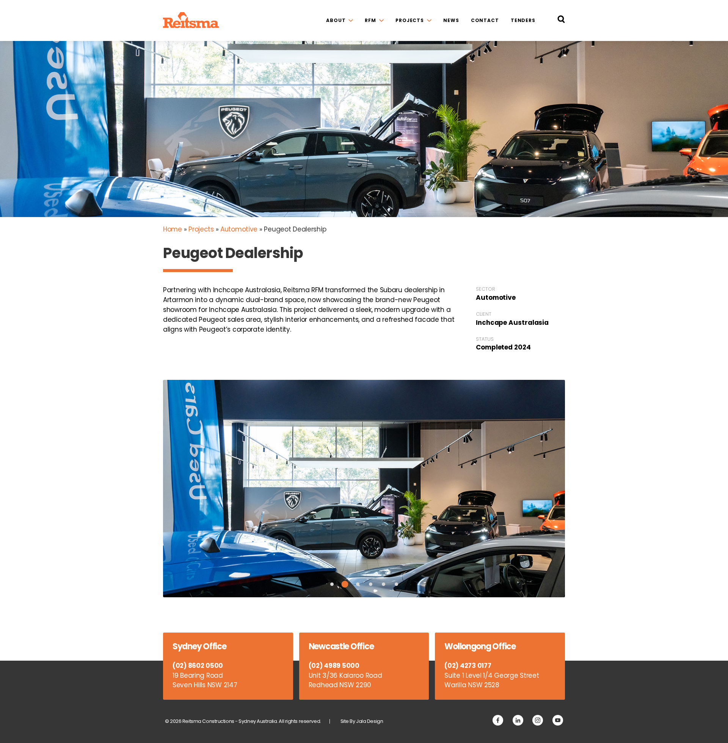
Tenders (523, 20)
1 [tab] (332, 584)
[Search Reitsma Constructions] (561, 20)
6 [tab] (396, 584)
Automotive (238, 229)
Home (172, 229)
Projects (409, 20)
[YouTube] (557, 720)
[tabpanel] (364, 488)
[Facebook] (498, 720)
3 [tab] (357, 584)
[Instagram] (537, 720)
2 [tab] (344, 584)
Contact (485, 20)
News (451, 20)
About (335, 20)
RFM (370, 20)
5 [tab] (383, 584)
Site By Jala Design (361, 721)
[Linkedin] (518, 720)
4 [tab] (370, 584)
